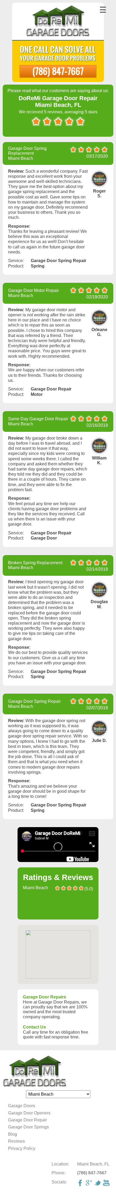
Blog (12, 1134)
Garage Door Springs (28, 1127)
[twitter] (98, 1183)
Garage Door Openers (29, 1113)
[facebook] (81, 1183)
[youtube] (107, 1183)
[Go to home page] (58, 21)
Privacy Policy (21, 1148)
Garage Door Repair (27, 1120)
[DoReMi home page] (58, 1072)
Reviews (16, 1141)
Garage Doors (21, 1105)
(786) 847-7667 (58, 71)
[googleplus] (89, 1183)
